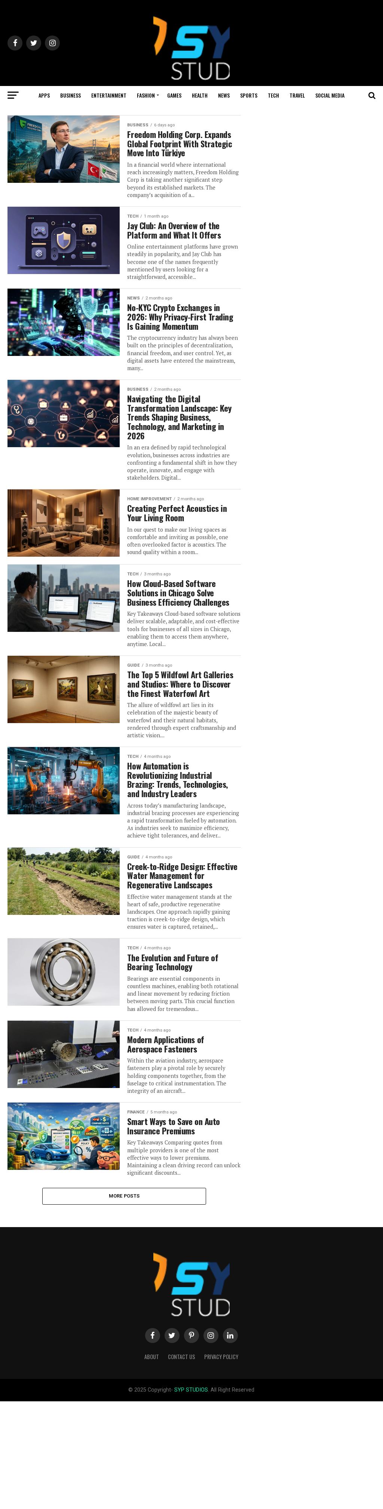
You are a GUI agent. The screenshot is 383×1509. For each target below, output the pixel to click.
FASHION (146, 95)
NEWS (224, 95)
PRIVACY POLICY (221, 1357)
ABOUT (151, 1357)
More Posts (124, 1196)
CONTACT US (181, 1357)
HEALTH (200, 95)
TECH (273, 95)
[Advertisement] (191, 1453)
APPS (44, 95)
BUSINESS (70, 95)
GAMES (174, 95)
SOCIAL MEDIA (329, 95)
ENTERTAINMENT (108, 95)
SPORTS (248, 95)
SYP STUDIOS (191, 1390)
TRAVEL (297, 95)
